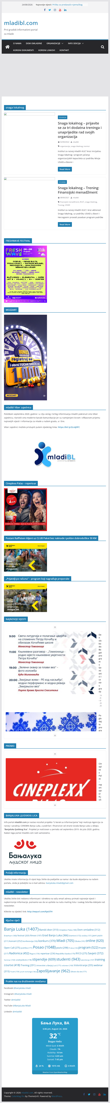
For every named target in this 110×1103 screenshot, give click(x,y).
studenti (68, 959)
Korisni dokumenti (23, 50)
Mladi (65, 940)
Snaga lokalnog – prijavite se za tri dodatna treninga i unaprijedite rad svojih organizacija (80, 130)
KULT (82, 202)
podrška (26, 948)
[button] (61, 43)
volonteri (67, 965)
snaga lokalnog (77, 146)
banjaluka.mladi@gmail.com (59, 883)
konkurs (47, 941)
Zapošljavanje (53, 970)
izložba (86, 935)
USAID (67, 205)
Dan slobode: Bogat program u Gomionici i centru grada (100, 663)
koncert (15, 941)
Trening (61, 205)
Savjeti (95, 953)
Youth (14, 972)
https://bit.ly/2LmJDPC (69, 427)
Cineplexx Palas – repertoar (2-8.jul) (100, 781)
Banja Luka (21, 929)
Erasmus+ (10, 935)
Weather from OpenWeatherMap (55, 1072)
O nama (17, 43)
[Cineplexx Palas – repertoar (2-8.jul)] (51, 789)
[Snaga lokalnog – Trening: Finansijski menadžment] (29, 190)
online (95, 940)
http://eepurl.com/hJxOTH (40, 911)
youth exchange (28, 972)
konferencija (30, 941)
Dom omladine (34, 43)
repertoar (47, 953)
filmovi (36, 935)
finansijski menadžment (69, 202)
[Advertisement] (55, 75)
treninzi (87, 146)
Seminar (9, 960)
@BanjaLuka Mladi (22, 1005)
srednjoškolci (24, 960)
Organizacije (53, 43)
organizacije (65, 146)
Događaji (62, 182)
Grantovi (75, 935)
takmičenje (87, 960)
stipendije (44, 959)
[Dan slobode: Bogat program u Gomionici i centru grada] (51, 662)
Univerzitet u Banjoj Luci (48, 965)
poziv (62, 947)
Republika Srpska (65, 953)
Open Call (12, 947)
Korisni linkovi (46, 50)
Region (35, 953)
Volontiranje (83, 965)
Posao (44, 947)
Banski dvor (48, 929)
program (88, 947)
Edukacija (62, 117)
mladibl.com (21, 23)
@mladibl (15, 999)
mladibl (76, 142)
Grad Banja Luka (55, 935)
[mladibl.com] (7, 46)
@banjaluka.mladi (22, 988)
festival (23, 935)
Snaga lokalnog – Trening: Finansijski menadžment (78, 190)
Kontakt (64, 50)
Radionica (19, 953)
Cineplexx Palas (68, 930)
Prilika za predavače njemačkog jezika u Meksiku (67, 6)
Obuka (80, 941)
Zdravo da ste (78, 971)
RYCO (81, 953)
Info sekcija (74, 43)
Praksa (73, 948)
